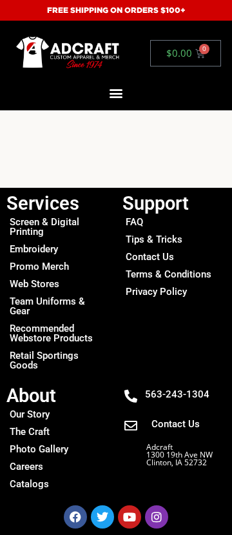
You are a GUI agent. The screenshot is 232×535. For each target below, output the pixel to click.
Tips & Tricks (154, 239)
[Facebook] (75, 517)
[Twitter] (102, 517)
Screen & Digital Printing (44, 226)
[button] (116, 93)
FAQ (134, 222)
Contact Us (150, 257)
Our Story (30, 414)
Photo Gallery (39, 449)
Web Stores (34, 284)
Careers (26, 466)
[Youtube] (129, 517)
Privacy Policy (156, 292)
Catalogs (29, 484)
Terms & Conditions (168, 274)
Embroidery (34, 249)
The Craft (30, 432)
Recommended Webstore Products (51, 333)
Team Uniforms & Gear (47, 306)
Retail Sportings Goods (44, 360)
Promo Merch (39, 266)
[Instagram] (156, 517)
